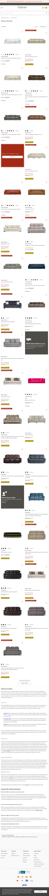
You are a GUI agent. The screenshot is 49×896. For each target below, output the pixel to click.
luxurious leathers (7, 750)
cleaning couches (39, 810)
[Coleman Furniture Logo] (22, 7)
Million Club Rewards (39, 864)
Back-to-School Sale (29, 59)
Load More (24, 683)
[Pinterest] (31, 877)
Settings (4, 853)
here (17, 893)
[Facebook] (18, 877)
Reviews (37, 866)
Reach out (4, 502)
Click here (27, 784)
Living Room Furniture (5, 17)
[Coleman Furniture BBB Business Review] (24, 873)
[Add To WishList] (22, 31)
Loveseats (5, 713)
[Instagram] (22, 877)
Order (3, 855)
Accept (40, 891)
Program (26, 853)
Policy (36, 859)
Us (13, 853)
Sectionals (6, 724)
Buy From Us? (15, 855)
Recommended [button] (42, 26)
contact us (11, 777)
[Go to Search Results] (46, 13)
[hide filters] (4, 26)
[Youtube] (27, 877)
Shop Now (12, 156)
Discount (26, 855)
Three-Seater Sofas (7, 718)
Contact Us (29, 3)
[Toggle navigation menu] (2, 8)
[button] (42, 8)
